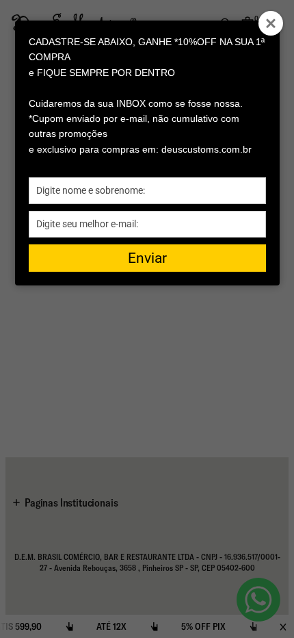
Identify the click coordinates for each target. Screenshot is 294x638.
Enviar (147, 258)
